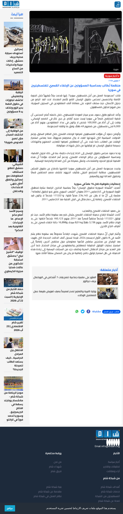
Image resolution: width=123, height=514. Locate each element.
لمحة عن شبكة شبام (109, 501)
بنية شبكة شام (54, 487)
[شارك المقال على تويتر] (82, 311)
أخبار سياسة (114, 462)
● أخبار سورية (112, 76)
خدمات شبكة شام (110, 491)
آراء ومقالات (113, 471)
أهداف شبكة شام (110, 487)
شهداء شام (55, 466)
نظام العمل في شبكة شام (48, 496)
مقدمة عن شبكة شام (50, 491)
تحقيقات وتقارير (111, 466)
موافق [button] (10, 508)
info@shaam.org (111, 446)
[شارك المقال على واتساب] (77, 311)
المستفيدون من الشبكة (107, 496)
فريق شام (56, 471)
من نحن (58, 462)
